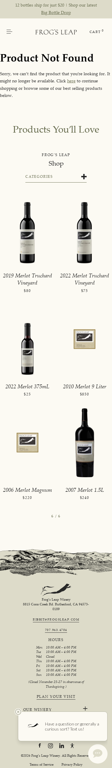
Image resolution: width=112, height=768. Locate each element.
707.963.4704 (56, 629)
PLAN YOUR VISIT (56, 696)
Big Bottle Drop (56, 12)
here (71, 81)
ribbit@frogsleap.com (56, 619)
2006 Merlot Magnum (27, 489)
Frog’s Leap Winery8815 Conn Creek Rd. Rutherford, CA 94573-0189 (56, 604)
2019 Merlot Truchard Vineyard (27, 279)
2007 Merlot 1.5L (84, 489)
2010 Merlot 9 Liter (84, 386)
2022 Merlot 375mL (27, 386)
